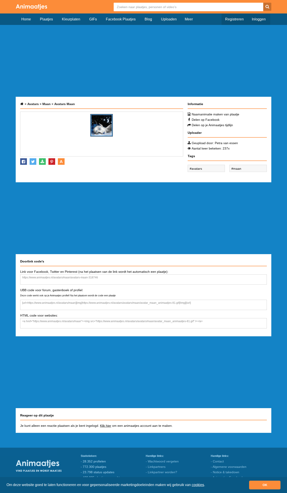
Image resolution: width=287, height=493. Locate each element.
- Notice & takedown (225, 472)
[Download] (42, 161)
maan (237, 168)
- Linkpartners (155, 467)
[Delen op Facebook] (23, 161)
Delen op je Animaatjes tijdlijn (212, 125)
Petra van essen (226, 143)
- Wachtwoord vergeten (162, 461)
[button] (206, 485)
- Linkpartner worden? (161, 472)
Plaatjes (46, 19)
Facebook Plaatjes (121, 19)
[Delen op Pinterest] (51, 161)
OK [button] (265, 485)
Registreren (234, 19)
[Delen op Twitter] (33, 161)
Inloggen (259, 19)
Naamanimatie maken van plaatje (215, 114)
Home (26, 19)
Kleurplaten (71, 19)
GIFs (93, 19)
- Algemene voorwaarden (228, 467)
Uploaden (169, 19)
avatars (196, 168)
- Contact (217, 461)
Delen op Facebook (206, 119)
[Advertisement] (143, 60)
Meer (189, 19)
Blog (148, 19)
